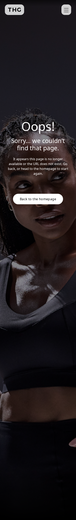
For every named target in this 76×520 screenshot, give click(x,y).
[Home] (14, 10)
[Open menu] (66, 9)
